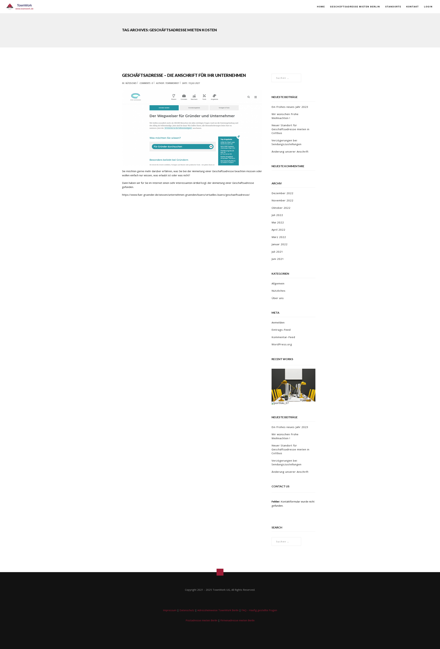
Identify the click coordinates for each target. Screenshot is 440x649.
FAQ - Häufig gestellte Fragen (259, 610)
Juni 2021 (278, 259)
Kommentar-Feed (283, 337)
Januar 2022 (280, 244)
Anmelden (278, 322)
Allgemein (278, 283)
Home (321, 6)
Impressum (170, 610)
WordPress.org (282, 344)
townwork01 (172, 83)
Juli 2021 (277, 251)
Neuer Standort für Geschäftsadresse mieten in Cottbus (290, 129)
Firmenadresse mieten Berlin (237, 620)
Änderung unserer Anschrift (290, 151)
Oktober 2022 (281, 207)
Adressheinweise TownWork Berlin (218, 610)
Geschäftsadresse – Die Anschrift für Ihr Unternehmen (184, 75)
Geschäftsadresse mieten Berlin (355, 6)
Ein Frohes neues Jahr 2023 (290, 107)
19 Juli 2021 (194, 83)
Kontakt (412, 6)
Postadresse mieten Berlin (201, 620)
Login (428, 6)
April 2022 (278, 229)
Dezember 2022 (282, 193)
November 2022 (282, 200)
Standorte (393, 6)
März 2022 (279, 237)
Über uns (278, 298)
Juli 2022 (277, 215)
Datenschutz (186, 610)
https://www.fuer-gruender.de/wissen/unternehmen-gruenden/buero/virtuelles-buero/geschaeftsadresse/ (186, 194)
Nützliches (130, 83)
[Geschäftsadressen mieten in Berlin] (19, 7)
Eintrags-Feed (281, 329)
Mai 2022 (278, 222)
